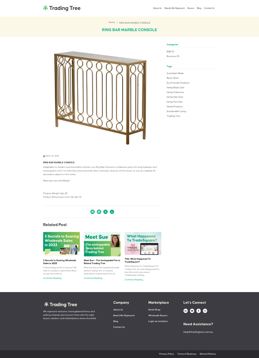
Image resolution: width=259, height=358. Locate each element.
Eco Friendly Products (178, 83)
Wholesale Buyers (157, 315)
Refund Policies (208, 354)
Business (173, 56)
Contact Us (209, 8)
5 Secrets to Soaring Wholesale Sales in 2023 (59, 262)
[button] (92, 212)
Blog (199, 8)
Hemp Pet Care (175, 102)
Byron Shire (173, 78)
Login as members (158, 321)
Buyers (191, 8)
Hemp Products (175, 107)
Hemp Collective (175, 92)
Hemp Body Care (175, 88)
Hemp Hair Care (175, 97)
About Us (157, 8)
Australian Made (175, 73)
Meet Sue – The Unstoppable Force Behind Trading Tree (102, 262)
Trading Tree (173, 116)
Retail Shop (154, 310)
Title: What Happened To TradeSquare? (138, 260)
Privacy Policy (166, 354)
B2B (170, 52)
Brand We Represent (124, 315)
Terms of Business (186, 354)
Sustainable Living (176, 111)
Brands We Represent (175, 8)
